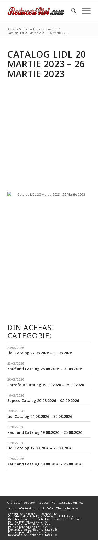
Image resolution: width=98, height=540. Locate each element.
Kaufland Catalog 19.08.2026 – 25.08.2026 (44, 432)
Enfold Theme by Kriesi (63, 508)
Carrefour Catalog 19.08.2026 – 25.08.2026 (45, 384)
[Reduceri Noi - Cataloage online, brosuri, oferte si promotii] (40, 10)
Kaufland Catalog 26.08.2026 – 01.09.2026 (44, 368)
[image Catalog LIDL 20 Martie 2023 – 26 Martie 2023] (51, 196)
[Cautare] (71, 10)
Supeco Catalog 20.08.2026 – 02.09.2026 (43, 400)
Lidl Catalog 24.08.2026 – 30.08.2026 (39, 416)
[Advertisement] (49, 131)
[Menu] (83, 10)
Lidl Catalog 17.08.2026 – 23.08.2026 (39, 448)
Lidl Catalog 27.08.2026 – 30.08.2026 (39, 352)
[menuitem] (71, 10)
